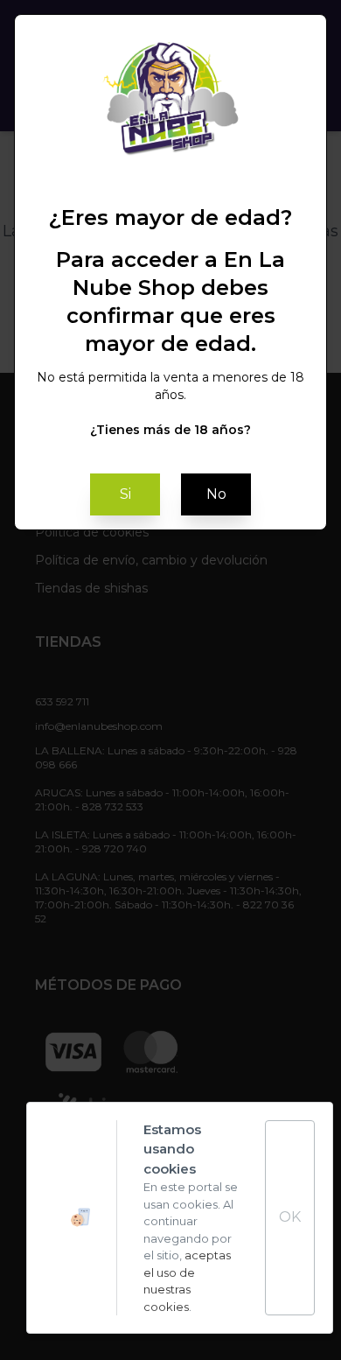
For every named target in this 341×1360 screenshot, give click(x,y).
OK (290, 1217)
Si (125, 494)
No (216, 494)
